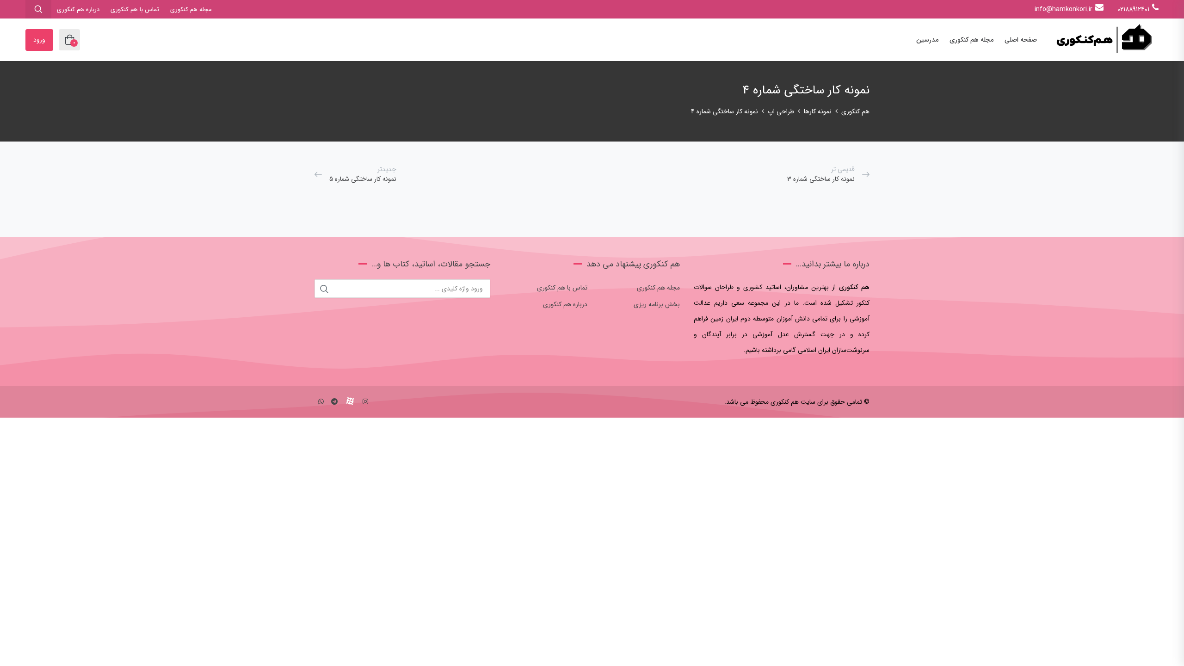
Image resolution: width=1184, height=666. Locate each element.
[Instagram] (365, 402)
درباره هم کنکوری (78, 9)
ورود (39, 40)
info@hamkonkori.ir (1063, 9)
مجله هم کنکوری (191, 9)
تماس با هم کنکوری (135, 9)
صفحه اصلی (1021, 40)
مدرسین (927, 40)
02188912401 (1133, 9)
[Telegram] (334, 402)
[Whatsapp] (321, 402)
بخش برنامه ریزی (657, 304)
